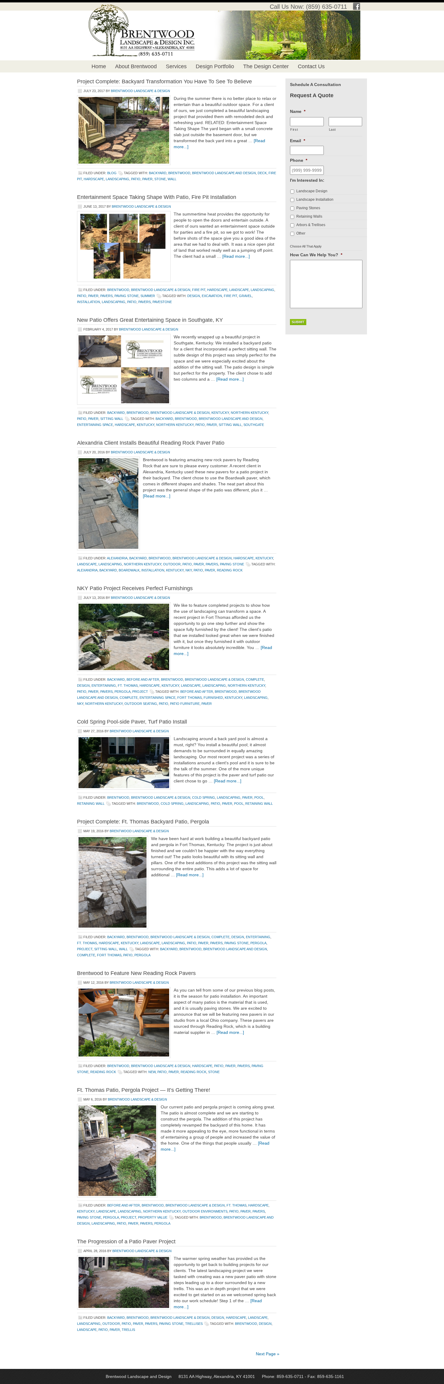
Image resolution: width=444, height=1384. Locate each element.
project (140, 691)
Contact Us (311, 66)
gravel (245, 296)
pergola (122, 691)
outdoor (172, 564)
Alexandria (117, 558)
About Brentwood (136, 66)
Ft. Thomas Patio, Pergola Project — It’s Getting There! (143, 1090)
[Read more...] (236, 256)
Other (300, 233)
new (152, 1072)
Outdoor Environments (204, 1211)
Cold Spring (203, 797)
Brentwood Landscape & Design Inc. (135, 21)
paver (147, 179)
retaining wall (91, 803)
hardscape (94, 179)
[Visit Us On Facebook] (356, 8)
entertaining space (95, 425)
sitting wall (111, 418)
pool (259, 797)
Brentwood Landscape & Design (140, 91)
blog (112, 173)
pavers (106, 296)
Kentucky (220, 412)
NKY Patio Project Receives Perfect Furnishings (135, 588)
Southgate (253, 425)
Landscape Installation (314, 199)
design (193, 296)
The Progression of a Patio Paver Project (126, 1242)
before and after (143, 679)
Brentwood (179, 173)
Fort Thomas (189, 697)
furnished (213, 697)
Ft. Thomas (128, 685)
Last (332, 129)
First (294, 129)
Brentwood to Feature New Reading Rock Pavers (136, 973)
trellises (194, 1323)
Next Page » (267, 1353)
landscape (239, 290)
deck (262, 173)
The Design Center (266, 66)
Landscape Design (311, 191)
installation (88, 302)
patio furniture (185, 703)
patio (135, 179)
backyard (157, 173)
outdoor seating (140, 703)
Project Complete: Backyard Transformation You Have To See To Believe (164, 81)
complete (255, 679)
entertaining (104, 685)
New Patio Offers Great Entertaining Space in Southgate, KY (150, 320)
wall (172, 179)
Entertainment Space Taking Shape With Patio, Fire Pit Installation (156, 197)
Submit (298, 322)
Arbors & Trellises (310, 225)
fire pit (198, 290)
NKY (188, 570)
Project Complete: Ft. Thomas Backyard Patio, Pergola (143, 822)
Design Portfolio (215, 66)
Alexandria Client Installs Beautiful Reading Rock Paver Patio (150, 443)
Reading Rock (230, 570)
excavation (212, 296)
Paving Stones (308, 208)
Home (99, 66)
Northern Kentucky (249, 412)
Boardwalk (129, 570)
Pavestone (162, 302)
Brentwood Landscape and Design (224, 173)
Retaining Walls (309, 216)
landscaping (117, 179)
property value (152, 1217)
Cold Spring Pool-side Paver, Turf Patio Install (132, 722)
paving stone (126, 296)
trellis (128, 1329)
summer (147, 296)
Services (176, 66)
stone (160, 179)
